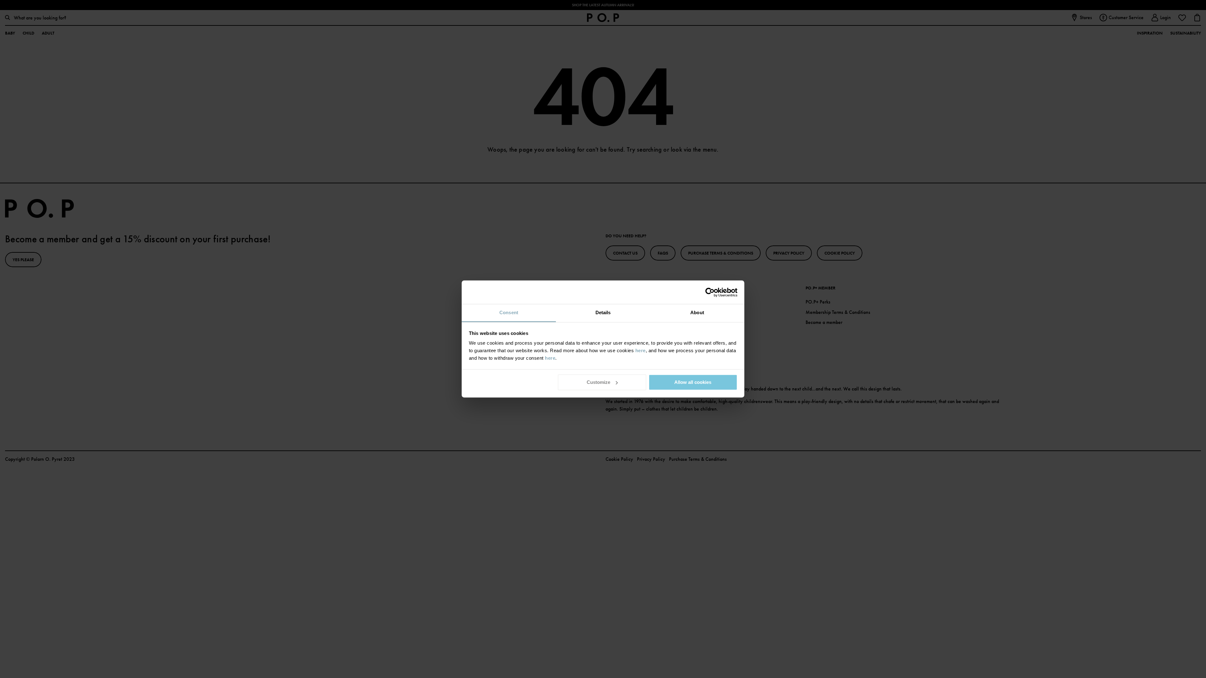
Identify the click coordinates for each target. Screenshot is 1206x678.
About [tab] (697, 312)
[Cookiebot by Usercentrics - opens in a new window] (709, 292)
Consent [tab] (508, 312)
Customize (598, 382)
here (640, 350)
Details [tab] (603, 312)
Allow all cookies (692, 382)
